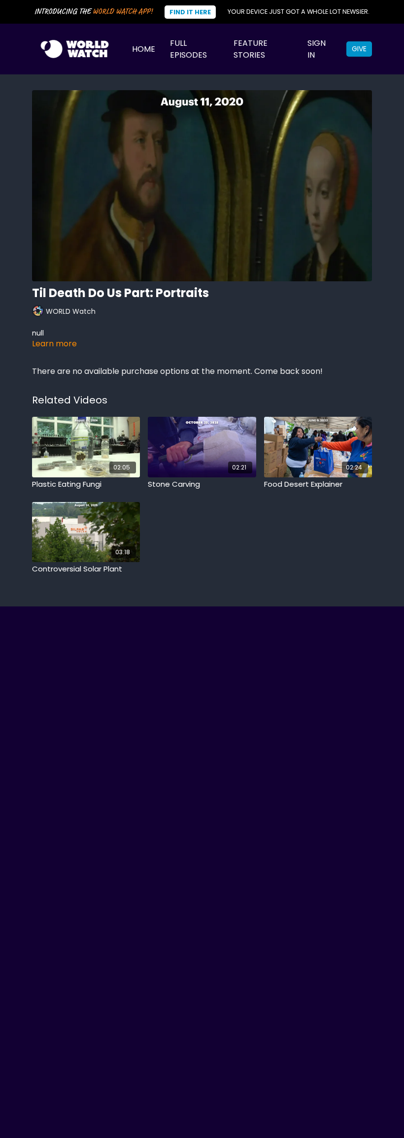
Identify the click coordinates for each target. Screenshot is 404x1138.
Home (143, 49)
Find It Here (190, 12)
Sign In (316, 49)
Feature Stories (251, 49)
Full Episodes (188, 49)
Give (359, 49)
